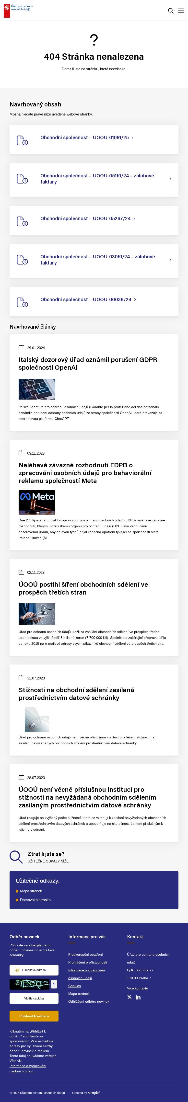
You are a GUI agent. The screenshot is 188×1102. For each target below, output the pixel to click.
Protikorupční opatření (85, 954)
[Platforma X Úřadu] (129, 997)
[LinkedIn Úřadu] (138, 997)
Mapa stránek (31, 891)
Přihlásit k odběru (34, 1016)
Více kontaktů (137, 988)
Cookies (74, 986)
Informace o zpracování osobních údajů (86, 974)
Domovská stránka (35, 900)
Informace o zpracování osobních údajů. (28, 1068)
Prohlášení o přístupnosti (87, 962)
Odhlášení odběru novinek (88, 1001)
